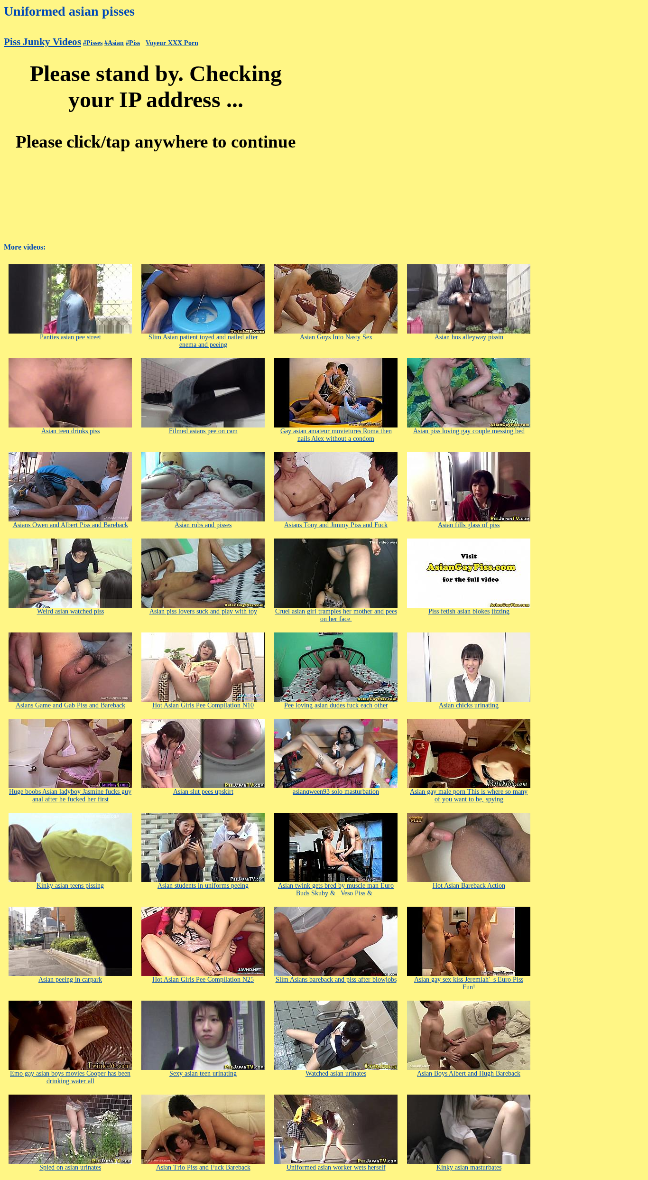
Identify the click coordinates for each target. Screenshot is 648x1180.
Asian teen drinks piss (70, 431)
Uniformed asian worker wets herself (336, 1167)
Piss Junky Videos (42, 41)
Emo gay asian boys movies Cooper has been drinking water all (70, 1077)
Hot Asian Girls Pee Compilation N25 (203, 979)
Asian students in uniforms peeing (203, 885)
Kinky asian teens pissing (70, 885)
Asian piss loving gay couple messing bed (469, 431)
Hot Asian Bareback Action (469, 885)
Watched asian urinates (335, 1073)
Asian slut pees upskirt (203, 791)
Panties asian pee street (70, 337)
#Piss (133, 42)
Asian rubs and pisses (203, 525)
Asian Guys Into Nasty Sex (336, 337)
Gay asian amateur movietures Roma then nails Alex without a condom (336, 434)
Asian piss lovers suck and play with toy (203, 611)
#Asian (114, 42)
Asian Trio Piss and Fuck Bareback (203, 1167)
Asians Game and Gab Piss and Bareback (70, 705)
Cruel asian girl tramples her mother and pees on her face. (336, 615)
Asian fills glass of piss (469, 525)
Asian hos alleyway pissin (469, 337)
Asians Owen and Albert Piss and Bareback (70, 525)
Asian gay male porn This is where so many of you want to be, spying (469, 795)
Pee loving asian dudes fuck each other (336, 705)
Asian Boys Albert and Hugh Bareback (468, 1073)
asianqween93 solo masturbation (336, 791)
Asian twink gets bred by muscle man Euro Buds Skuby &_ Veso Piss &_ (336, 889)
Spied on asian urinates (70, 1167)
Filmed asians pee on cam (203, 431)
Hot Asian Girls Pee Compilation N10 (203, 705)
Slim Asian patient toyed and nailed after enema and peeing (203, 341)
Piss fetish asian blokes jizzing (468, 611)
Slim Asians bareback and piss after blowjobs (336, 979)
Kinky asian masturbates (468, 1167)
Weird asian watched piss (70, 611)
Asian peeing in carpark (70, 979)
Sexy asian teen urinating (203, 1073)
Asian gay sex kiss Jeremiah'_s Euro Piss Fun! (468, 983)
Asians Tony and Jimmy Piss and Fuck (336, 525)
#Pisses (92, 42)
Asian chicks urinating (469, 705)
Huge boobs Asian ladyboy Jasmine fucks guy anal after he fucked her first (70, 795)
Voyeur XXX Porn (172, 42)
